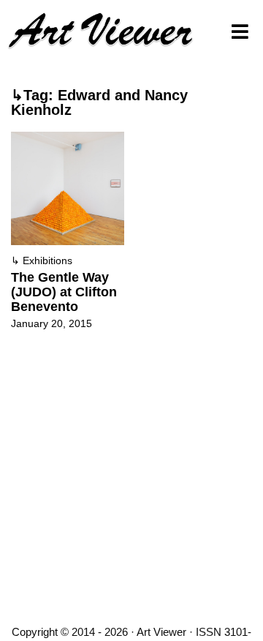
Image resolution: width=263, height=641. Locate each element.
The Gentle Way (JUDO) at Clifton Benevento (64, 292)
